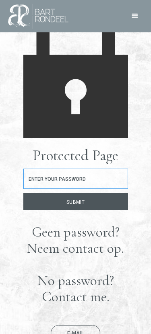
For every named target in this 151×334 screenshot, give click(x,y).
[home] (36, 16)
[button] (135, 16)
